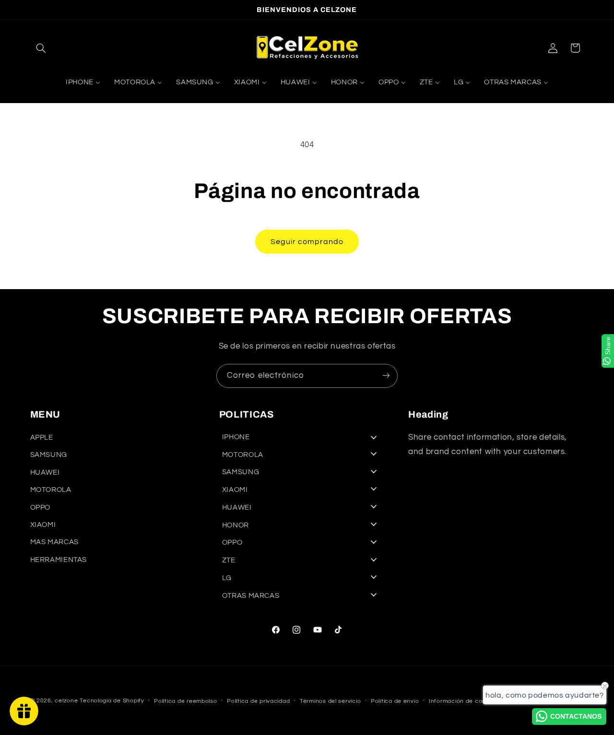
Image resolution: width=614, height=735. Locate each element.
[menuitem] (83, 82)
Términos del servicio (330, 701)
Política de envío (395, 701)
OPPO (40, 507)
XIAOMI (43, 524)
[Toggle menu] (373, 437)
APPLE (41, 438)
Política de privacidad (258, 701)
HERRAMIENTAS (58, 559)
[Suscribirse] (386, 375)
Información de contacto (465, 701)
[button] (41, 48)
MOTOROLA (50, 490)
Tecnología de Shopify (112, 700)
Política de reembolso (185, 701)
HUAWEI (45, 472)
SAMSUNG (48, 455)
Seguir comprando (307, 241)
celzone (66, 700)
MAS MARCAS (54, 542)
